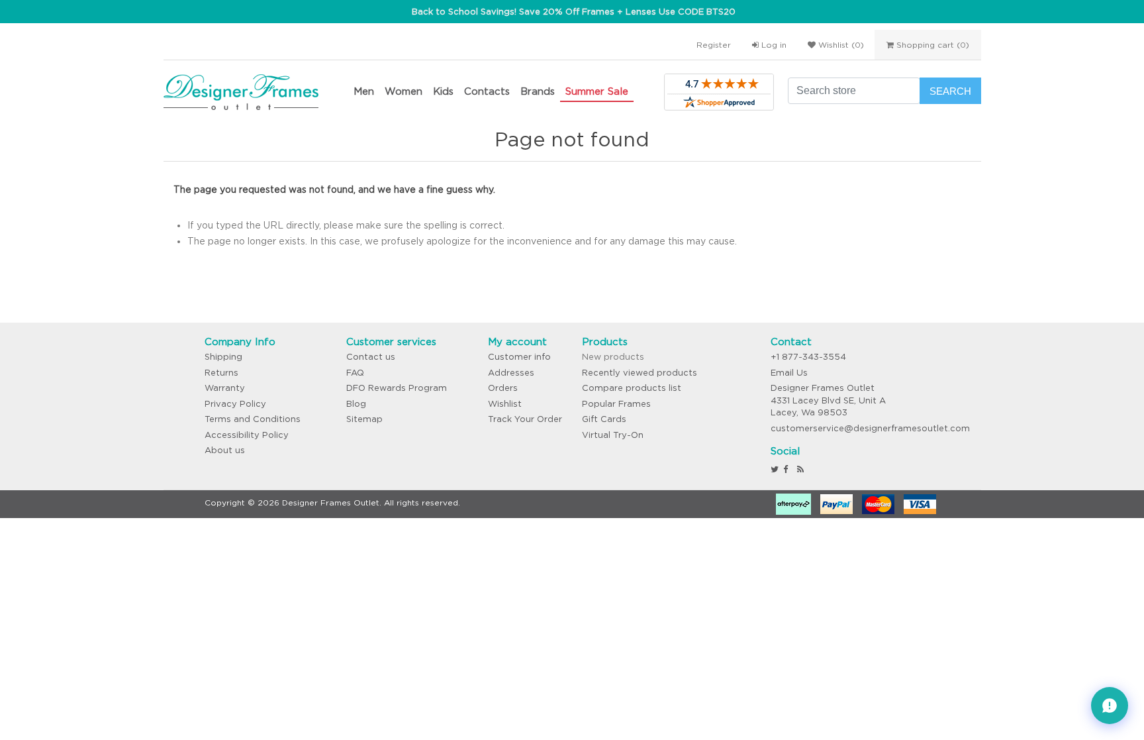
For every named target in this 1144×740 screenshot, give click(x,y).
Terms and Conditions (253, 419)
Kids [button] (443, 91)
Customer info (519, 357)
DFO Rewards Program (396, 388)
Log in (773, 44)
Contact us (370, 357)
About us (225, 450)
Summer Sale (596, 91)
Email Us (789, 373)
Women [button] (403, 91)
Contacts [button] (487, 91)
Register (713, 44)
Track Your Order (525, 419)
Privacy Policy (235, 404)
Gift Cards (604, 419)
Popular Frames (616, 404)
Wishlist (505, 404)
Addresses (511, 373)
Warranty (225, 388)
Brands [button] (537, 91)
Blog (356, 404)
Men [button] (364, 91)
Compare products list (631, 388)
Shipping (223, 357)
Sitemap (364, 419)
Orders (503, 388)
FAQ (355, 373)
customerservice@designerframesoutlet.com (870, 428)
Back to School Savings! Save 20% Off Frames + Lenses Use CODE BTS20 (574, 12)
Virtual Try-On (613, 435)
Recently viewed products (639, 373)
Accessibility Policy (247, 435)
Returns (221, 373)
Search (950, 91)
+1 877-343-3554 (808, 357)
